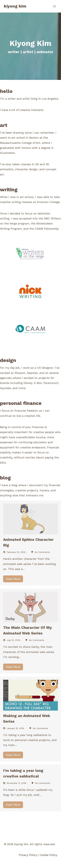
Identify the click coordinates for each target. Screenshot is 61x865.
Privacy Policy (28, 855)
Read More (13, 578)
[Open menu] (54, 6)
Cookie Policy (48, 855)
